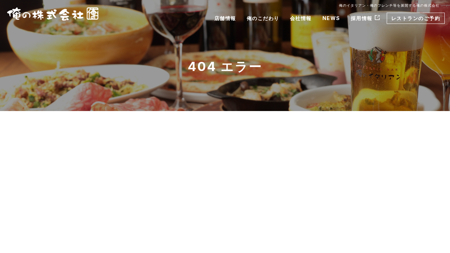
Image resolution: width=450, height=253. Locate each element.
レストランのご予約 (416, 18)
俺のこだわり (263, 18)
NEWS (331, 18)
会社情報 (301, 18)
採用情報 (362, 18)
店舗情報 (225, 18)
